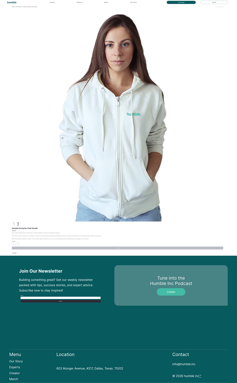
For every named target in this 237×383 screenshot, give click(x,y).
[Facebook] (14, 253)
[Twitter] (17, 253)
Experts (14, 367)
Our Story (16, 361)
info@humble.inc (183, 364)
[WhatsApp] (12, 253)
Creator (14, 373)
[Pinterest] (15, 253)
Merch (13, 379)
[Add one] (18, 243)
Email (22, 295)
